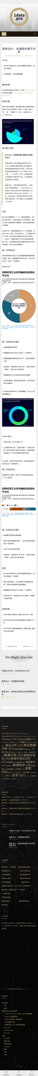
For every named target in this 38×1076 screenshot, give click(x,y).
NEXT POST (26, 646)
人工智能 (22, 742)
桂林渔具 (5, 905)
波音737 (11, 772)
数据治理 (21, 762)
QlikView (28, 736)
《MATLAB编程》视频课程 (13, 1019)
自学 (18, 775)
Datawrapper (9, 1030)
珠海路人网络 (6, 878)
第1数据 (4, 1003)
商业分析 (14, 745)
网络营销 (5, 867)
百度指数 (27, 772)
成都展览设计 (13, 890)
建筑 (29, 749)
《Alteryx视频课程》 (11, 1016)
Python (20, 736)
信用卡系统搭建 (25, 871)
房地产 (21, 752)
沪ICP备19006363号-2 (15, 989)
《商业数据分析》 (10, 1022)
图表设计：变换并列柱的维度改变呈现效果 (16, 808)
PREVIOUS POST (12, 646)
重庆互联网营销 (25, 878)
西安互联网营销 (25, 874)
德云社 (14, 752)
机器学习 (20, 769)
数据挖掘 (11, 762)
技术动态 (30, 926)
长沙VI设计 (18, 886)
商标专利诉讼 (25, 882)
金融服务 (15, 779)
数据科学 (22, 765)
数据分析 (11, 56)
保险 (30, 742)
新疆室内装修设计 (8, 886)
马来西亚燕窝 (6, 897)
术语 (5, 1055)
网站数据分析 (6, 871)
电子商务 (19, 772)
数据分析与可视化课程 (9, 1011)
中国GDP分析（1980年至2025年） (16, 671)
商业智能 (21, 749)
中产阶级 (5, 742)
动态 (6, 56)
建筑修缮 (5, 890)
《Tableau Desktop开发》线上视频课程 (18, 1014)
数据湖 (10, 765)
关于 (5, 1006)
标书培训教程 (6, 882)
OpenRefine (9, 736)
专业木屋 (22, 890)
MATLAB (24, 733)
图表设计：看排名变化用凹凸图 (12, 814)
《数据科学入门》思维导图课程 (14, 1025)
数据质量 (11, 769)
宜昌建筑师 (27, 886)
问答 (5, 1052)
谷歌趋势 (7, 779)
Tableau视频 (26, 739)
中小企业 (7, 1038)
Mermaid (7, 1027)
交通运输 (13, 742)
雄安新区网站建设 (24, 867)
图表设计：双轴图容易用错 (13, 681)
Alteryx (7, 733)
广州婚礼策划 (6, 893)
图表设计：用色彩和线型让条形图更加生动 (16, 803)
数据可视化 (18, 56)
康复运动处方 (6, 901)
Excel (16, 733)
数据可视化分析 (16, 760)
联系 (5, 1008)
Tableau (9, 739)
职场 (8, 776)
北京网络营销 (6, 874)
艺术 (28, 776)
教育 (26, 752)
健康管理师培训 (24, 901)
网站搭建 (13, 867)
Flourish (7, 1033)
